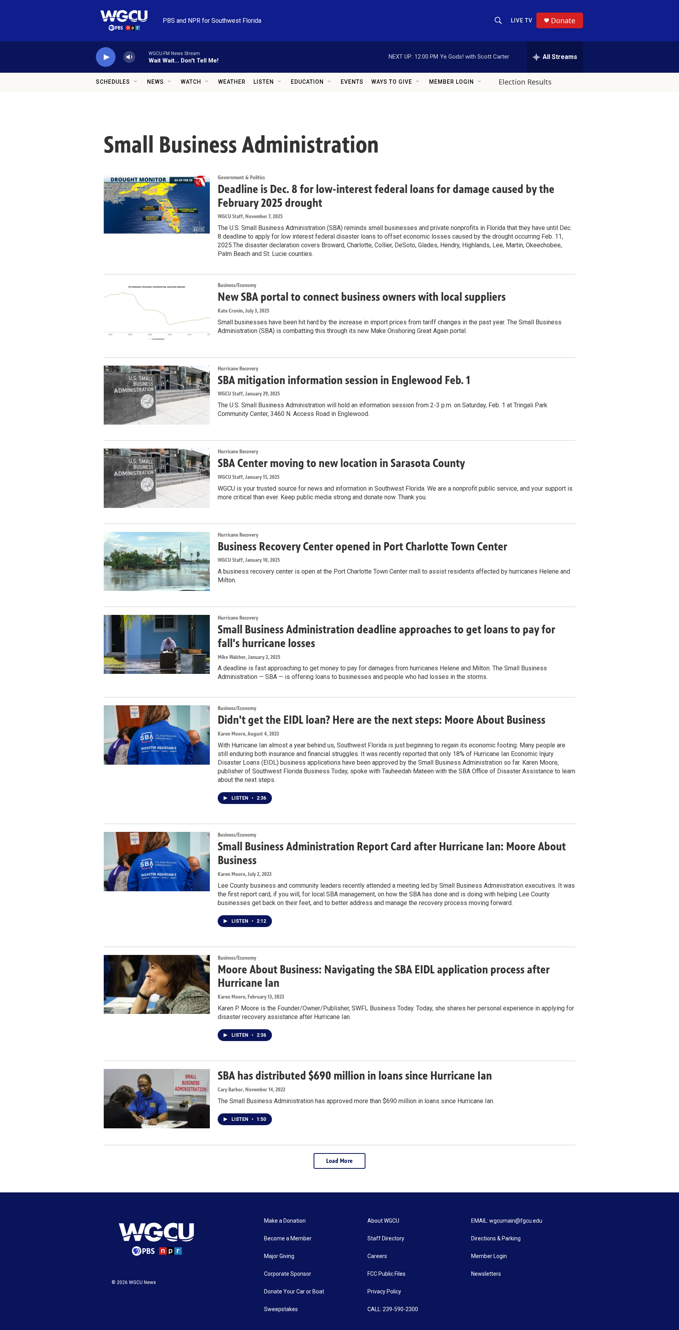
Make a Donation (285, 1221)
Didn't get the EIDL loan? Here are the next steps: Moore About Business (381, 720)
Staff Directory (385, 1239)
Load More (339, 1160)
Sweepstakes (281, 1309)
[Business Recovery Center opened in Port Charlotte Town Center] (157, 561)
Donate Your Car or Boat (294, 1292)
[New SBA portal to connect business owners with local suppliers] (157, 311)
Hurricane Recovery (238, 368)
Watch (191, 82)
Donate (563, 21)
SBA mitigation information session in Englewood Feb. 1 (344, 380)
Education (307, 82)
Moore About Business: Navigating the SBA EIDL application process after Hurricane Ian (384, 976)
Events (352, 82)
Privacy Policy (384, 1292)
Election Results (525, 81)
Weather (232, 82)
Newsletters (486, 1274)
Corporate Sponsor (287, 1274)
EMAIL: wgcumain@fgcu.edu (506, 1221)
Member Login (451, 82)
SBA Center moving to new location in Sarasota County (341, 463)
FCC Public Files (386, 1274)
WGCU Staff (230, 216)
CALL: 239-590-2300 (392, 1309)
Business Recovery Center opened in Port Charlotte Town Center (362, 546)
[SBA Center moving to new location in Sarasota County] (157, 478)
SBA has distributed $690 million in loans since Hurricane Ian (355, 1076)
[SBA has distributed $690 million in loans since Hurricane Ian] (157, 1098)
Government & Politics (241, 177)
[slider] (142, 57)
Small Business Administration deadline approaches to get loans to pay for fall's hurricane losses (386, 636)
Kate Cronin (230, 310)
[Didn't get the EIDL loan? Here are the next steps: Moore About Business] (157, 734)
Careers (377, 1256)
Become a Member (288, 1239)
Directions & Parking (496, 1239)
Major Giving (279, 1256)
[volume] (129, 57)
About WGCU (383, 1221)
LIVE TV (521, 20)
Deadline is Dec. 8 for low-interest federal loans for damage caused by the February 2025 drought (386, 196)
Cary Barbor (230, 1089)
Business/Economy (237, 285)
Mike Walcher (232, 657)
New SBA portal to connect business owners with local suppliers (362, 297)
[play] (105, 57)
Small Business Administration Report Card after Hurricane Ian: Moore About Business (392, 853)
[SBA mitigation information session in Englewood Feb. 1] (157, 395)
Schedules (113, 82)
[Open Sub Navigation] (136, 82)
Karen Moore (231, 733)
